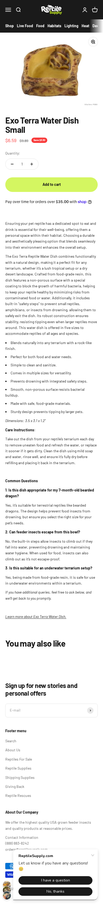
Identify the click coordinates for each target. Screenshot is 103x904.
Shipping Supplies (20, 777)
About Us (12, 750)
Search (10, 741)
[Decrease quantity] (12, 164)
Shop (9, 26)
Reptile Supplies (18, 768)
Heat (85, 26)
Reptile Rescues (18, 795)
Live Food (25, 26)
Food (40, 26)
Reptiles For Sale (18, 759)
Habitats (54, 26)
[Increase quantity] (31, 164)
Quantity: (12, 153)
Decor (97, 26)
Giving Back (14, 786)
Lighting (71, 26)
